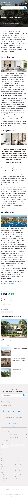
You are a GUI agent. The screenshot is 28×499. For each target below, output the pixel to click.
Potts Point (3, 466)
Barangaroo (4, 470)
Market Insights (4, 23)
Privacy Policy (7, 491)
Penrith (3, 461)
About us (8, 489)
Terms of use (15, 491)
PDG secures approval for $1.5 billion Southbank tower (19, 359)
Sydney (3, 451)
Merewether (18, 476)
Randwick (3, 474)
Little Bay (3, 462)
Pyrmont (3, 480)
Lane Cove (17, 468)
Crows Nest (17, 458)
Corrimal (3, 468)
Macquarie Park (18, 464)
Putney (2, 458)
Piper (2, 339)
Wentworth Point (5, 455)
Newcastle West (18, 474)
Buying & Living (5, 402)
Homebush (3, 457)
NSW (3, 311)
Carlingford (17, 478)
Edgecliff (17, 472)
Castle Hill (17, 451)
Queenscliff (4, 478)
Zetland (3, 472)
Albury (16, 457)
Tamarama (3, 464)
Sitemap (22, 491)
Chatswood (17, 455)
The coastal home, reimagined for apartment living (19, 349)
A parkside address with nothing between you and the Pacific (19, 370)
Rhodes (3, 476)
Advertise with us (17, 489)
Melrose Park (18, 470)
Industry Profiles (6, 405)
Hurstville (17, 461)
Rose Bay (17, 466)
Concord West (18, 462)
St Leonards (18, 453)
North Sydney (4, 453)
